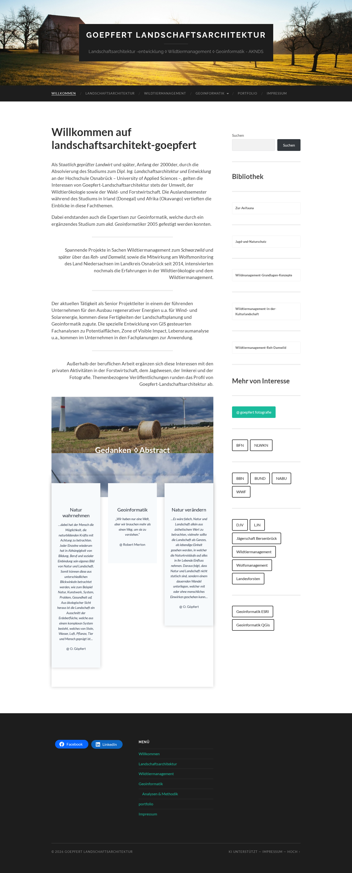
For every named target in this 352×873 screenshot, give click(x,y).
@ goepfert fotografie (253, 412)
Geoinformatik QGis (253, 625)
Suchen (238, 135)
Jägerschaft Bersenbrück (256, 538)
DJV (240, 525)
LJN (257, 525)
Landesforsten (248, 578)
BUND (260, 478)
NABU (281, 478)
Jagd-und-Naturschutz (250, 241)
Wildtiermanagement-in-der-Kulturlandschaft (255, 311)
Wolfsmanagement (252, 565)
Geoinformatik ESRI (252, 611)
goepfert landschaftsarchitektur (176, 34)
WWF (241, 491)
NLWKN (261, 445)
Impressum (277, 93)
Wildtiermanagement (165, 93)
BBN (240, 478)
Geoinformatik (210, 93)
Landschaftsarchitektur (110, 93)
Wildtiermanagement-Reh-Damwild (260, 348)
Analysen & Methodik (160, 793)
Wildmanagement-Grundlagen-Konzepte (263, 275)
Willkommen (63, 93)
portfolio (247, 93)
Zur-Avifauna (244, 208)
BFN (240, 445)
